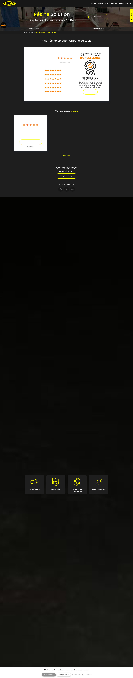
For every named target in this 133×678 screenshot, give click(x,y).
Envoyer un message (66, 176)
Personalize (77, 674)
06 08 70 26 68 (34, 29)
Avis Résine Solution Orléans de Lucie (30, 128)
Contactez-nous (98, 29)
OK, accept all (49, 674)
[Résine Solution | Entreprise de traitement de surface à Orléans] (9, 3)
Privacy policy (87, 674)
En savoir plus (98, 17)
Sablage (100, 3)
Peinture (114, 3)
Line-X (107, 3)
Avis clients (32, 32)
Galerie (121, 3)
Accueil (93, 3)
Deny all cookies (64, 674)
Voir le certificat (90, 92)
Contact (128, 3)
